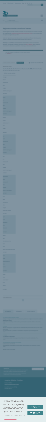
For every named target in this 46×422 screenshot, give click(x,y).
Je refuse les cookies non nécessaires (35, 413)
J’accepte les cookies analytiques (35, 406)
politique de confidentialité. (10, 419)
